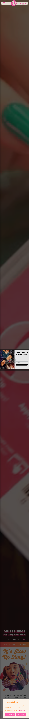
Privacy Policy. (21, 710)
